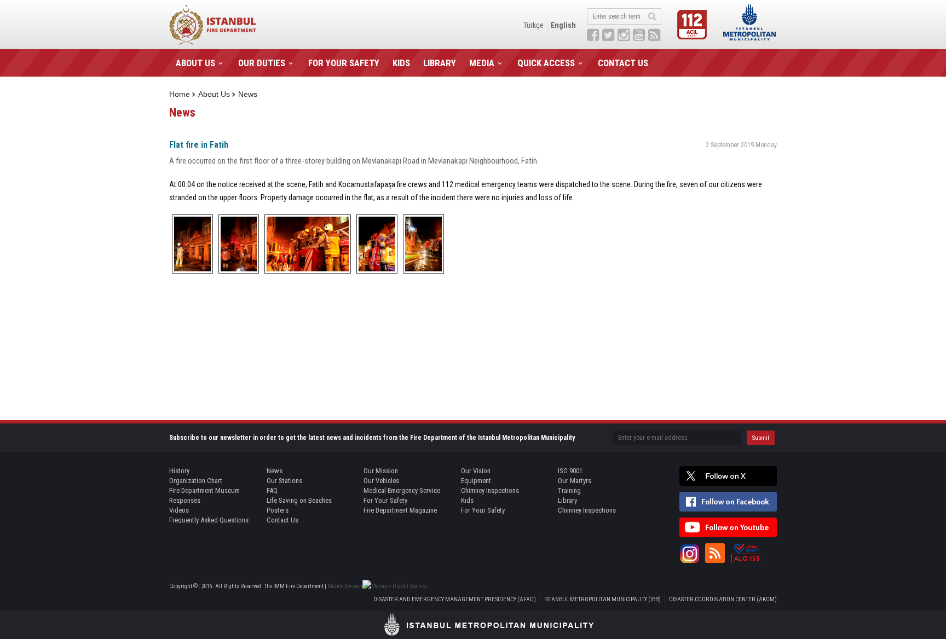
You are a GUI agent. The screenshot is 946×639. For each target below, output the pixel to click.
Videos (179, 510)
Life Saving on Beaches (299, 500)
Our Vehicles (381, 481)
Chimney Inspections (490, 490)
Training (569, 490)
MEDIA (481, 62)
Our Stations (284, 481)
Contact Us (282, 520)
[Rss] (715, 553)
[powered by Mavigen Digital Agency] (394, 586)
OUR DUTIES (261, 62)
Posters (278, 510)
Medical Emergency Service (402, 490)
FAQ (272, 490)
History (179, 471)
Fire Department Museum (204, 490)
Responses (184, 500)
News (247, 94)
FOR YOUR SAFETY (343, 62)
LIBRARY (439, 62)
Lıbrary (567, 500)
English (563, 25)
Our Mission (381, 471)
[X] (728, 476)
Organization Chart (195, 481)
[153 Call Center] (746, 553)
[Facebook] (728, 502)
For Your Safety (385, 500)
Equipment (476, 481)
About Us (214, 94)
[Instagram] (689, 553)
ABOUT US (195, 62)
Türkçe (533, 25)
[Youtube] (728, 527)
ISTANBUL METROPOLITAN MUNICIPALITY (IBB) (602, 599)
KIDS (401, 62)
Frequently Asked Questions (209, 520)
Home (179, 94)
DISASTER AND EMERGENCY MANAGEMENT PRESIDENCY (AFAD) (454, 599)
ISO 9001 (570, 471)
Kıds (467, 500)
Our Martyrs (574, 481)
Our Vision (476, 471)
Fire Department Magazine (400, 510)
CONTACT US (623, 62)
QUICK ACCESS (546, 62)
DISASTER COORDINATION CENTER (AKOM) (723, 599)
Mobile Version (344, 586)
